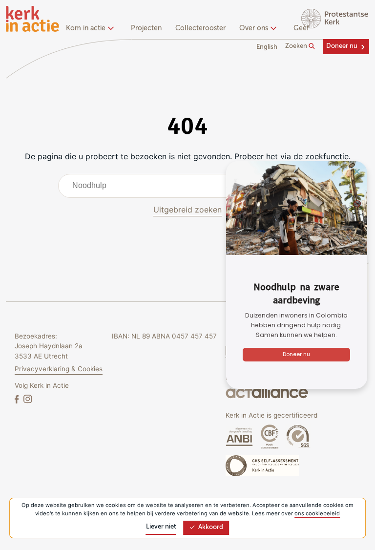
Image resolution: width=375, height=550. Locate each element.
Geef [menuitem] (301, 28)
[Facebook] (18, 399)
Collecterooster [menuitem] (200, 28)
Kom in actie (85, 28)
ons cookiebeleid (317, 513)
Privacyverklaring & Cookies (59, 369)
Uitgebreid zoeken (187, 209)
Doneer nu (341, 46)
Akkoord (210, 527)
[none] (91, 29)
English (266, 47)
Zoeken (297, 46)
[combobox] (187, 185)
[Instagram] (27, 399)
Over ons (253, 28)
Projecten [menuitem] (146, 28)
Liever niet (161, 527)
